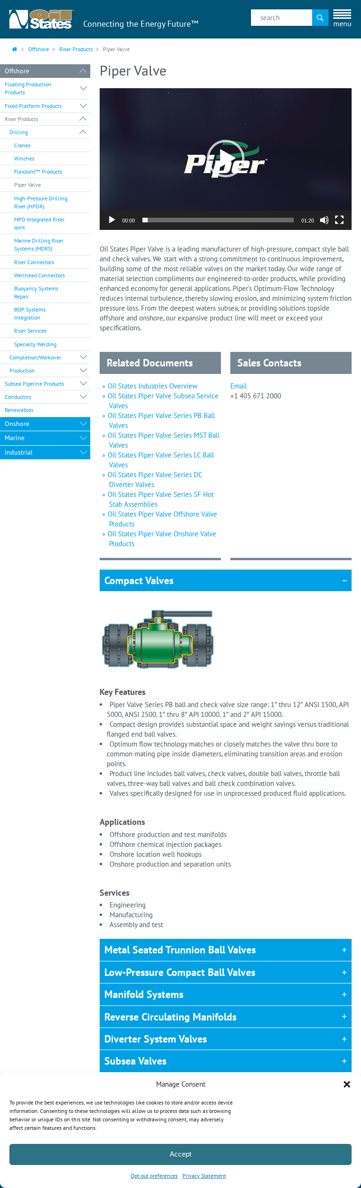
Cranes (22, 145)
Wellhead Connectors (39, 275)
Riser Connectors (34, 262)
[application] (226, 159)
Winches (24, 158)
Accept (180, 1154)
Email (238, 385)
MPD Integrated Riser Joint (39, 223)
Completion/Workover (35, 357)
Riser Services (30, 330)
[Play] (112, 220)
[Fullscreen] (339, 220)
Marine (14, 438)
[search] (290, 17)
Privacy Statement (204, 1175)
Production (22, 370)
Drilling (18, 132)
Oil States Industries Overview (152, 385)
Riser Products (76, 49)
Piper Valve (27, 184)
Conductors (18, 396)
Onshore (17, 423)
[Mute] (324, 220)
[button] (347, 1084)
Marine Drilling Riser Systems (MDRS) (38, 244)
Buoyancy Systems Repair (36, 292)
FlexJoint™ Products (38, 171)
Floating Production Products (28, 88)
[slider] (218, 220)
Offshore (38, 49)
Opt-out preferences (154, 1175)
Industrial (18, 452)
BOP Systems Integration (30, 313)
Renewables (19, 409)
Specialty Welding (35, 344)
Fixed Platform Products (33, 105)
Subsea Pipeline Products (34, 383)
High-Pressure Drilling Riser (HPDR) (40, 202)
